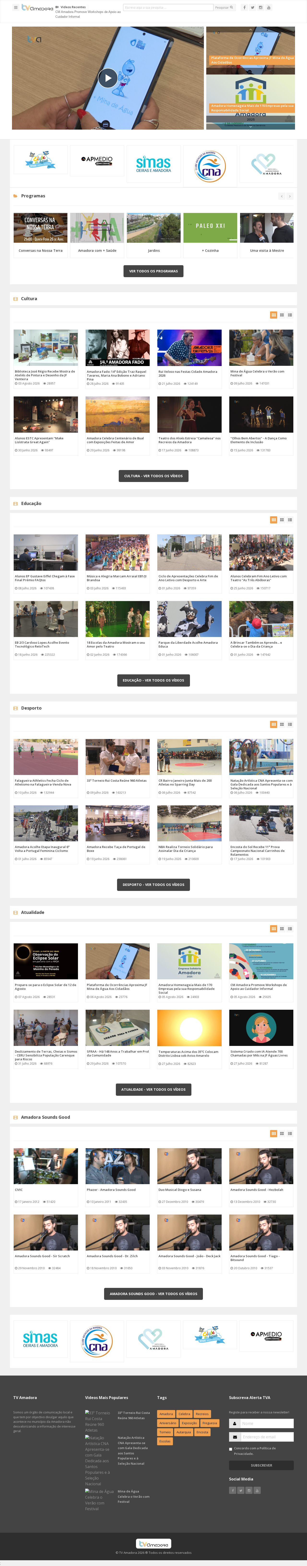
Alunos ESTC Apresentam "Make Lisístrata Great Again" (39, 440)
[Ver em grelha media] (281, 315)
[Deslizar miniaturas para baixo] (250, 127)
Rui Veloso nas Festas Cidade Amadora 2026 (188, 373)
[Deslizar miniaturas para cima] (250, 29)
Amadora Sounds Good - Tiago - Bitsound (255, 1258)
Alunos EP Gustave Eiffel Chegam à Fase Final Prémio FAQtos (45, 578)
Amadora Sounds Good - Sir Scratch (42, 1256)
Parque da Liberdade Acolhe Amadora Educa (188, 644)
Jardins (154, 250)
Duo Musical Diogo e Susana (180, 1190)
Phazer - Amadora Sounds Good (111, 1190)
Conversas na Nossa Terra (41, 250)
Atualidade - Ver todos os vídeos (153, 1089)
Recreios (202, 1414)
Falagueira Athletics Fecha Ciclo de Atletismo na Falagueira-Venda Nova (43, 782)
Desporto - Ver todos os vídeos (153, 884)
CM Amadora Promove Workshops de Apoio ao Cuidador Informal (258, 987)
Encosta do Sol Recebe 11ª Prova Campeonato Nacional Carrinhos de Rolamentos (257, 850)
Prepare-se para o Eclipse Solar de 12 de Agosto (89, 13)
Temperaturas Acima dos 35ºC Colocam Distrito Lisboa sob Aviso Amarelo (188, 1053)
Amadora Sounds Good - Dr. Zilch (112, 1256)
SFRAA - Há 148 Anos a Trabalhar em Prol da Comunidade (118, 1053)
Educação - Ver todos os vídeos (153, 680)
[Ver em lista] (290, 315)
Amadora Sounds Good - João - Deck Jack (189, 1256)
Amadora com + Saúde (97, 250)
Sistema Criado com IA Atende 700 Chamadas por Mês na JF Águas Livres (259, 1053)
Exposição (189, 1423)
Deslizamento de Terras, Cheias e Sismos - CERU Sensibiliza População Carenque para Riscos (46, 1055)
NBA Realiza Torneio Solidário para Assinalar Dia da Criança (186, 849)
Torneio (165, 1432)
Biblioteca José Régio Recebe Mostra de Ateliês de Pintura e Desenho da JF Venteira (45, 375)
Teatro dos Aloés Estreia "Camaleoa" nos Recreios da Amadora (190, 440)
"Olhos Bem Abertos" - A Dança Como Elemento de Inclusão (258, 440)
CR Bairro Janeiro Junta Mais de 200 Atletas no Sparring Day (185, 782)
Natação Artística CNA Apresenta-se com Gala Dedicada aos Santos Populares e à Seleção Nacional (261, 784)
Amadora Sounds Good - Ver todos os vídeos (153, 1293)
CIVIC (19, 1190)
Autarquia (184, 1432)
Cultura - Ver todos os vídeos (153, 476)
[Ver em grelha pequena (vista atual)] (273, 315)
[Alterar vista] (244, 7)
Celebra (184, 1414)
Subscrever (261, 1465)
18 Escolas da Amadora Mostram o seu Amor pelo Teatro (116, 644)
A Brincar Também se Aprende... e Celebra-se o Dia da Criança (256, 644)
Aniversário (167, 1423)
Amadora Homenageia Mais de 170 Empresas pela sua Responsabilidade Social (187, 988)
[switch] (230, 1449)
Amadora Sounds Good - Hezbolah (256, 1190)
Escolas (165, 1441)
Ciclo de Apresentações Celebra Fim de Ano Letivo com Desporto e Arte (188, 578)
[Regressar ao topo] (291, 1536)
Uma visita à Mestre (267, 250)
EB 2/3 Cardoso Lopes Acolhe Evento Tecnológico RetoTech (42, 644)
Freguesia (210, 1423)
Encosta (202, 1432)
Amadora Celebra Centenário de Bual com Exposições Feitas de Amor (115, 440)
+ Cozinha (210, 250)
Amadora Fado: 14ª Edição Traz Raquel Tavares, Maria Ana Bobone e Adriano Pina (116, 375)
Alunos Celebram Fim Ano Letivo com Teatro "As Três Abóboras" (258, 578)
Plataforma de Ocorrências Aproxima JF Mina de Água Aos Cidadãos (117, 987)
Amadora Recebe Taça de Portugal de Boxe (116, 849)
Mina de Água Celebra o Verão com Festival (257, 373)
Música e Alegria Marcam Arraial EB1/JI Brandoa (117, 578)
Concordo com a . (255, 1451)
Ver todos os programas (153, 271)
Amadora (166, 1414)
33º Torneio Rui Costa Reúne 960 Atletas (117, 780)
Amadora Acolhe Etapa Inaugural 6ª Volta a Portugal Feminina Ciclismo (42, 849)
